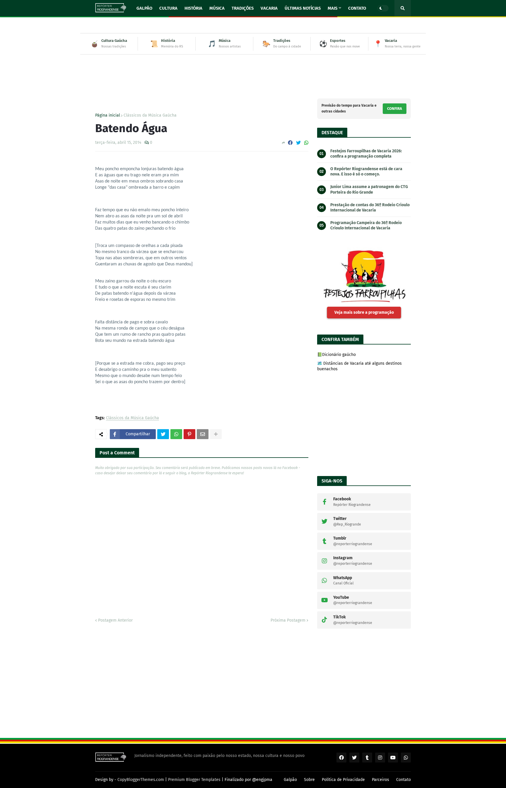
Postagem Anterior (115, 620)
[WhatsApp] (306, 142)
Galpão (290, 779)
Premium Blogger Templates (194, 779)
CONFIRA (394, 108)
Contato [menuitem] (357, 8)
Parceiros (380, 779)
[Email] (202, 434)
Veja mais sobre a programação (364, 312)
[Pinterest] (189, 434)
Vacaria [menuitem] (269, 8)
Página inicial (107, 115)
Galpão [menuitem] (144, 8)
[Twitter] (298, 142)
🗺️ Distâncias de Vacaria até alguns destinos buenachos (359, 366)
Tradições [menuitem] (243, 8)
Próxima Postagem (288, 620)
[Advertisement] (253, 72)
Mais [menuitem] (332, 8)
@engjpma (262, 779)
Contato (403, 779)
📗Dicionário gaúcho (336, 354)
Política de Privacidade (343, 779)
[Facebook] (290, 142)
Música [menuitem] (217, 8)
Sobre (309, 779)
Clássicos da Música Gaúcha (150, 115)
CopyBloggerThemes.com (140, 779)
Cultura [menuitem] (168, 8)
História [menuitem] (193, 8)
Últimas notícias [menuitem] (303, 8)
